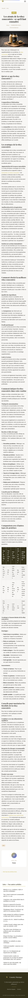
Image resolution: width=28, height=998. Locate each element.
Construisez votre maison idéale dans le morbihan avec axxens (13, 900)
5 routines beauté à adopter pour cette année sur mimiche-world (13, 925)
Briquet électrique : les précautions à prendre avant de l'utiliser (13, 936)
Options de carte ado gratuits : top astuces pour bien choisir (12, 963)
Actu (7, 8)
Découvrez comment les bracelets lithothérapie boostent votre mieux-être (13, 905)
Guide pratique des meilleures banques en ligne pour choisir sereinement (13, 915)
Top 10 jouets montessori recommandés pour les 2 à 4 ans (13, 895)
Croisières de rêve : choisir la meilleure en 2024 (13, 920)
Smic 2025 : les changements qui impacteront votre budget (11, 951)
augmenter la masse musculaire (10, 172)
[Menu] (25, 1)
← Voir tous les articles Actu (9, 871)
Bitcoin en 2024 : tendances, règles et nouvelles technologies (13, 890)
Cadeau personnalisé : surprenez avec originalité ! (13, 946)
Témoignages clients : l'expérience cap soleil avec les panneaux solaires (13, 910)
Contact (19, 989)
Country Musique (15, 977)
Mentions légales (11, 989)
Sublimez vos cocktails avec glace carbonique (12, 941)
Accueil (3, 8)
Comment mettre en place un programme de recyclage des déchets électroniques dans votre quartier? (13, 957)
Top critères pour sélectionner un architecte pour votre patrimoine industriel (12, 931)
